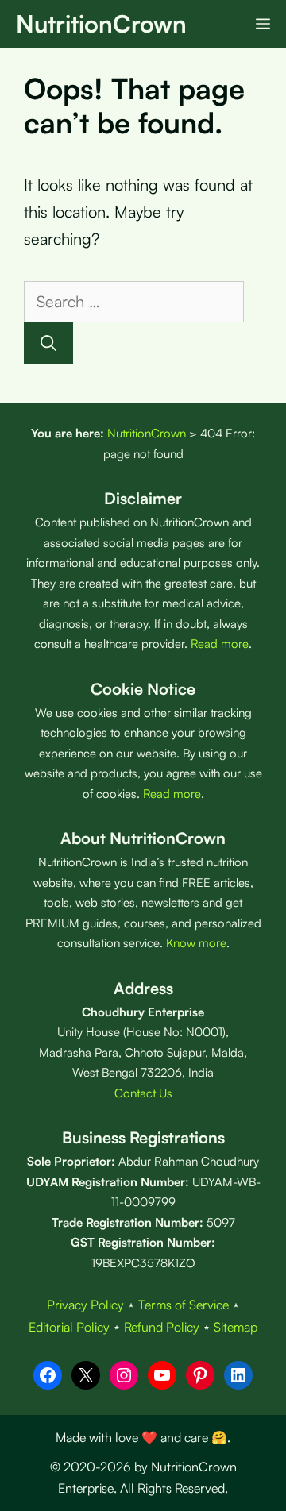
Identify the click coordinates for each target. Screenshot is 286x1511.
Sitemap (235, 1327)
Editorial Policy (69, 1327)
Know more (196, 942)
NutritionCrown (101, 23)
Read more (220, 643)
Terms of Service (183, 1304)
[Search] (48, 343)
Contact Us (143, 1092)
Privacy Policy (85, 1304)
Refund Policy (161, 1327)
